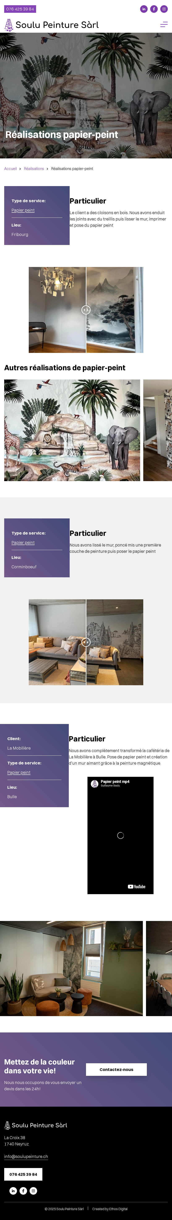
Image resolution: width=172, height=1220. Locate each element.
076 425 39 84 (20, 9)
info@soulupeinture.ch (26, 1156)
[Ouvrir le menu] (164, 25)
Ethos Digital (118, 1209)
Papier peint (23, 210)
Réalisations (34, 168)
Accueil (10, 168)
